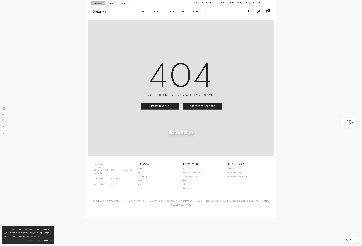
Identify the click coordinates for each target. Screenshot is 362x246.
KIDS (123, 3)
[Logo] (100, 11)
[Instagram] (3, 120)
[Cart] (267, 12)
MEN (111, 3)
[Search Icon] (250, 11)
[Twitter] (3, 114)
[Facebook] (3, 108)
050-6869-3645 (259, 3)
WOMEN (98, 3)
